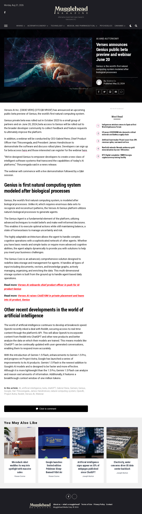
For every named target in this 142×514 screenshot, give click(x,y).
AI (20, 388)
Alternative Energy (37, 26)
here (25, 150)
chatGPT (52, 388)
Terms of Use (86, 504)
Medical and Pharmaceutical (81, 26)
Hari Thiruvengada (20, 391)
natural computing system (63, 391)
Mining (20, 26)
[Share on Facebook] (98, 91)
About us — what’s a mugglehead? (66, 504)
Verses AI (30, 394)
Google (7, 391)
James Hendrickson (40, 391)
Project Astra (10, 394)
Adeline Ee (111, 81)
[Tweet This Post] (104, 91)
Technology (57, 26)
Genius (81, 388)
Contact (109, 504)
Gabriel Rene (63, 388)
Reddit (21, 394)
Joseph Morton (88, 476)
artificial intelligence (31, 388)
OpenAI (80, 391)
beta (44, 388)
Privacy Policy (99, 504)
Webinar (40, 394)
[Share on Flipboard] (110, 91)
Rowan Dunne (20, 476)
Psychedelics (106, 26)
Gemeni (74, 388)
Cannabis (119, 26)
